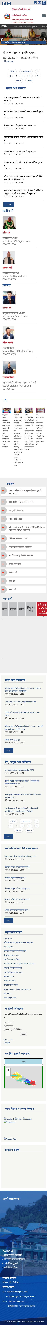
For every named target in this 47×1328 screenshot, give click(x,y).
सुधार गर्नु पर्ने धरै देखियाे (14, 1029)
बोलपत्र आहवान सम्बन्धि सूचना (19, 52)
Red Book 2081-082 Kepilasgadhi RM (20, 702)
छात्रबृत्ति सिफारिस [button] (16, 510)
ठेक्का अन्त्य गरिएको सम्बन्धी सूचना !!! (20, 27)
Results (7, 1043)
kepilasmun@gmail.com (17, 1292)
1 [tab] (22, 46)
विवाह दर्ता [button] (13, 572)
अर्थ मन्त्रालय (8, 947)
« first (12, 71)
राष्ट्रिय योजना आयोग (11, 985)
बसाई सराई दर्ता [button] (15, 564)
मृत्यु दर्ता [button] (12, 581)
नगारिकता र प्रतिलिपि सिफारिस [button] (21, 555)
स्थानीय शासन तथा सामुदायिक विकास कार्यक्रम (19, 964)
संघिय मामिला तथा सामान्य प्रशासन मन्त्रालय (18, 942)
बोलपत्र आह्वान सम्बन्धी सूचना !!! (15, 878)
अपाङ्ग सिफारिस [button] (15, 519)
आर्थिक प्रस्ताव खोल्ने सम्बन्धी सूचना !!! (17, 910)
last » (29, 80)
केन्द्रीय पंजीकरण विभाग (12, 955)
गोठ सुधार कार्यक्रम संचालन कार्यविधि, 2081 (19, 770)
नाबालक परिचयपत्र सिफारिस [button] (20, 547)
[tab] (23, 491)
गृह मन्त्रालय (8, 938)
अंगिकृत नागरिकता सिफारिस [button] (19, 538)
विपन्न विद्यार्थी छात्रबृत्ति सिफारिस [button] (21, 502)
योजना (13, 609)
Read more (9, 61)
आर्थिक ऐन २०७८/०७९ (12, 740)
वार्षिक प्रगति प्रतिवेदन (13, 1255)
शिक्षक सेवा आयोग (10, 981)
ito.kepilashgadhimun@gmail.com (20, 1296)
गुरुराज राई (7, 267)
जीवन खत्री (8, 342)
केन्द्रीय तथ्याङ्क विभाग (11, 959)
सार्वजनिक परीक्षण (11, 1267)
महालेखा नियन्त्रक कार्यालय (13, 968)
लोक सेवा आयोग (9, 976)
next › (18, 80)
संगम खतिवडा (8, 377)
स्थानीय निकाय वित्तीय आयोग (13, 972)
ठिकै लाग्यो (9, 1026)
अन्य (8, 750)
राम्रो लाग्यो (9, 1022)
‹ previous (26, 71)
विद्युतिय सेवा (31, 609)
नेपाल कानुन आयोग (10, 998)
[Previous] (2, 39)
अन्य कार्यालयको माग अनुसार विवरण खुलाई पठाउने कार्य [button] (25, 491)
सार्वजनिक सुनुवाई (11, 1263)
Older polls (8, 1040)
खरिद (21, 609)
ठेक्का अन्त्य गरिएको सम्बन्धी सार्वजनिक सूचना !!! (20, 856)
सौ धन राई (7, 307)
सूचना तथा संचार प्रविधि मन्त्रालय (15, 951)
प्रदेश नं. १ (8, 993)
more (9, 204)
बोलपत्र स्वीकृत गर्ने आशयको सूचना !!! (17, 867)
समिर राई (6, 232)
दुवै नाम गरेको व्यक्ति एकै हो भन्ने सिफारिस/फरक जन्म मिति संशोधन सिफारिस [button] (27, 528)
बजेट (4, 609)
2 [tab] (25, 46)
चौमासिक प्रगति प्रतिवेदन (14, 1259)
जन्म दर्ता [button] (12, 589)
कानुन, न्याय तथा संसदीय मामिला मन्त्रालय (17, 989)
